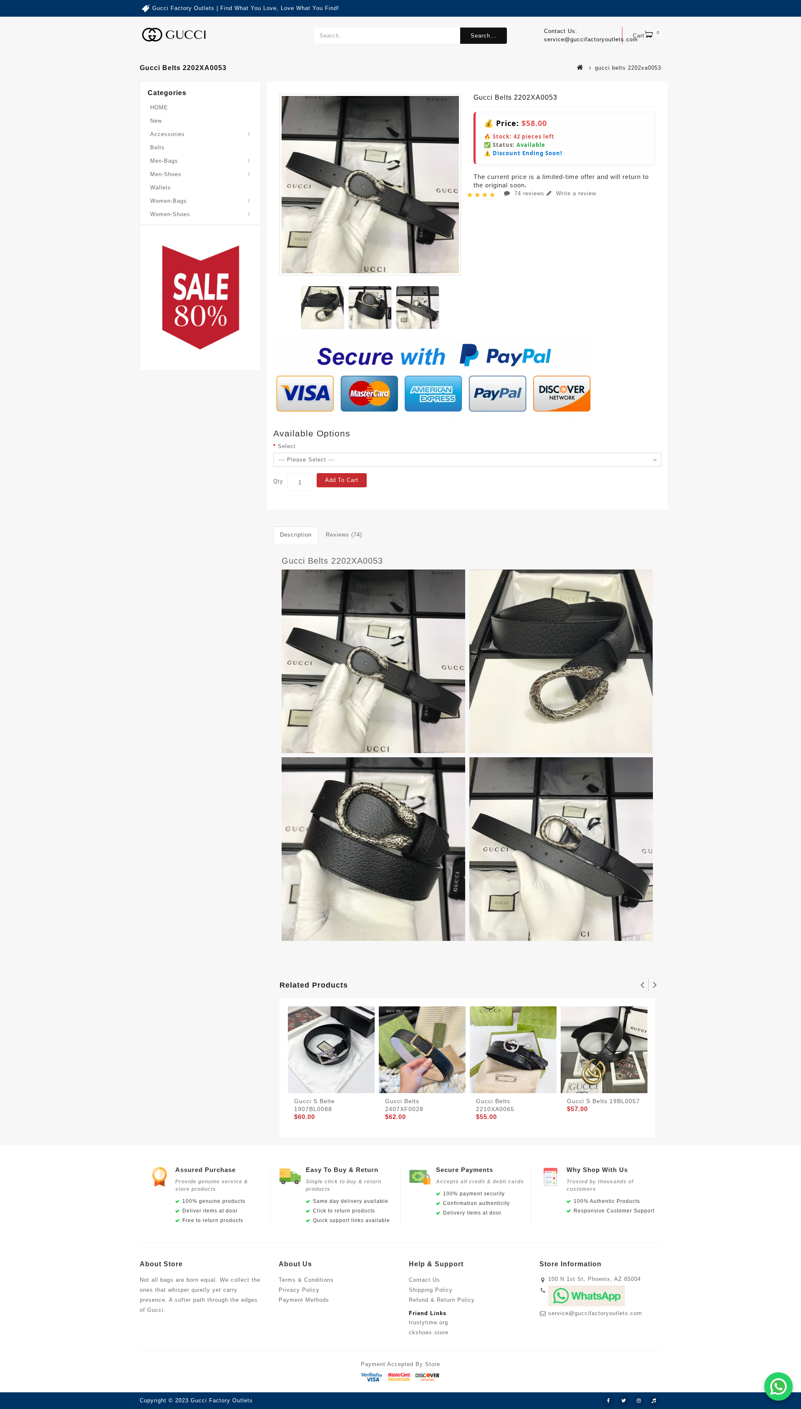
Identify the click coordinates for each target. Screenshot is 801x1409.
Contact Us (424, 1280)
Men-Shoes (165, 174)
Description (296, 535)
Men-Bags (164, 161)
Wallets (160, 187)
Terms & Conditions (306, 1280)
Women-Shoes (170, 214)
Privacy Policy (299, 1290)
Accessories (167, 134)
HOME (159, 107)
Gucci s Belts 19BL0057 (603, 1101)
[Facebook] (608, 1401)
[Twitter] (623, 1401)
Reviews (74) (344, 535)
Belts (157, 147)
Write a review (575, 193)
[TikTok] (653, 1401)
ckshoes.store (428, 1332)
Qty (278, 481)
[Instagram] (638, 1401)
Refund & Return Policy (442, 1300)
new (156, 121)
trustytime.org (428, 1322)
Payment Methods (304, 1300)
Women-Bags (168, 201)
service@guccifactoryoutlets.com (595, 1313)
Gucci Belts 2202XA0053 (332, 560)
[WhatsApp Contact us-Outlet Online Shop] (778, 1386)
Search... (483, 36)
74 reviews (529, 193)
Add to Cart (341, 480)
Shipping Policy (431, 1290)
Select (287, 446)
